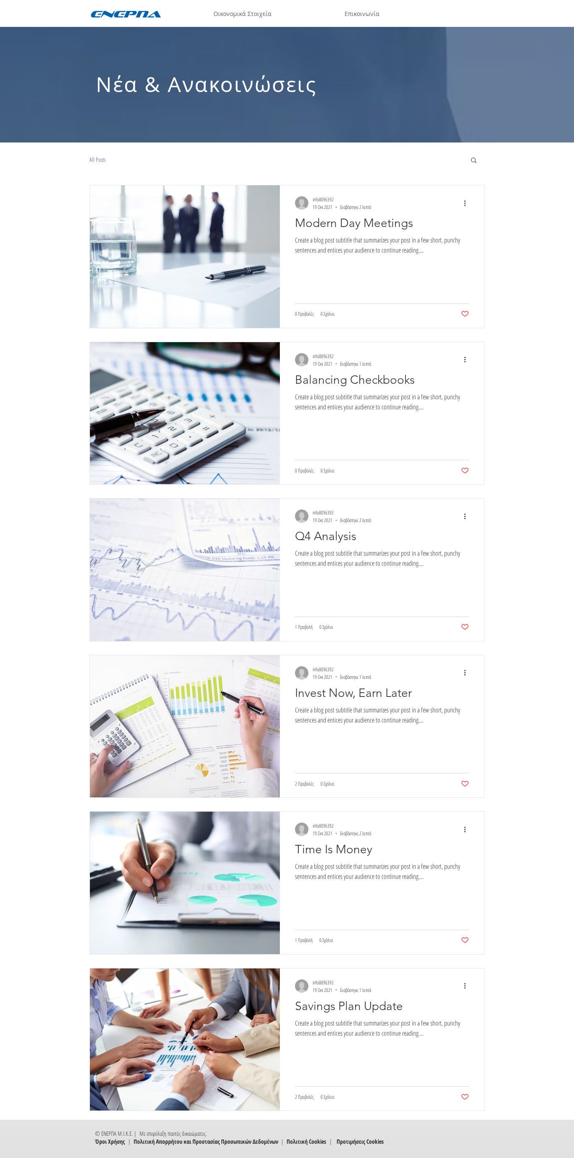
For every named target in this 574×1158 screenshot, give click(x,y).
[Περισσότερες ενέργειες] (468, 203)
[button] (474, 160)
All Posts (97, 160)
